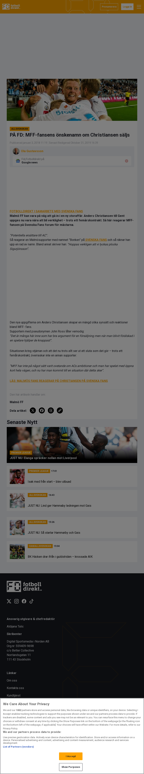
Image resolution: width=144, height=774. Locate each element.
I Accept (71, 756)
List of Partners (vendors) (18, 746)
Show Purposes (71, 767)
